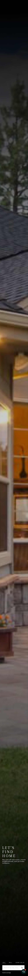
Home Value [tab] (20, 962)
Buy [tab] (4, 962)
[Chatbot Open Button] (23, 971)
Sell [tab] (10, 962)
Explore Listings (6, 972)
